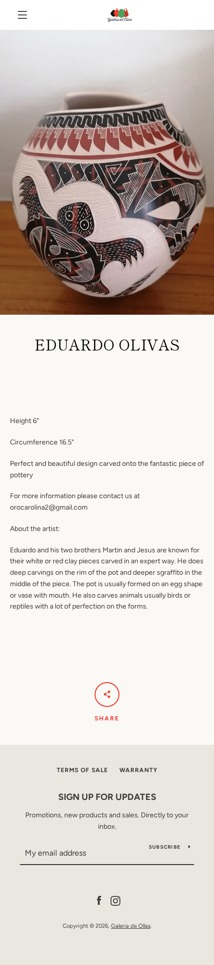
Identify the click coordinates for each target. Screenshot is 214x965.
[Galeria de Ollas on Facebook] (99, 900)
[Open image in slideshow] (107, 172)
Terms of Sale (82, 770)
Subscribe (165, 847)
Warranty (138, 770)
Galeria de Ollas (130, 925)
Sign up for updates (107, 796)
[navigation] (22, 14)
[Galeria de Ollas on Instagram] (115, 900)
